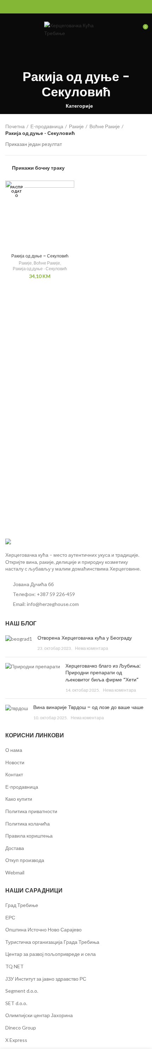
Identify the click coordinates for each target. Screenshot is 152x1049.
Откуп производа (24, 860)
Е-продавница (46, 126)
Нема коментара (91, 648)
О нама (13, 750)
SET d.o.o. (16, 1003)
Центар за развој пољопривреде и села (50, 954)
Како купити (18, 799)
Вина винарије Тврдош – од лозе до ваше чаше (88, 707)
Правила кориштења (29, 836)
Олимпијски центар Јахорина (39, 1015)
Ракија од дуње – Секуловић (40, 256)
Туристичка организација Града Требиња (52, 942)
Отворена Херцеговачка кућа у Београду (84, 637)
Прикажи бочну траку (38, 167)
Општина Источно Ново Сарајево (43, 929)
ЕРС (10, 917)
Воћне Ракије (104, 126)
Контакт (14, 774)
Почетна (15, 126)
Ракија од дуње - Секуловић (40, 268)
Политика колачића (27, 824)
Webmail (14, 872)
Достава (14, 848)
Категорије (79, 105)
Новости (14, 762)
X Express (16, 1040)
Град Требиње (21, 905)
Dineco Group (20, 1028)
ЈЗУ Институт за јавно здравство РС (45, 979)
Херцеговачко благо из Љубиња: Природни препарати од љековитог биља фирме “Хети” (102, 672)
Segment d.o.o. (21, 991)
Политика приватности (31, 811)
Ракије (76, 126)
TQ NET (14, 966)
